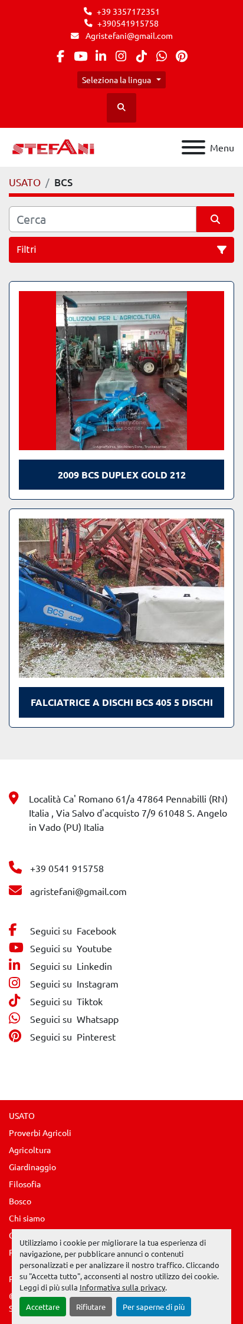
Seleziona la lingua (116, 79)
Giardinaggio (32, 1166)
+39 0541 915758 (67, 868)
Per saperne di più (154, 1307)
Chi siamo (27, 1218)
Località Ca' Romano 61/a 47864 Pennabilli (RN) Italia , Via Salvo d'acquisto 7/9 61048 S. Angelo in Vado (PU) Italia (128, 813)
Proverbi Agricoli (40, 1132)
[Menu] (193, 147)
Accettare (43, 1307)
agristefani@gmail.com (78, 891)
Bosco (20, 1201)
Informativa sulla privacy (122, 1287)
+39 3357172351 (128, 11)
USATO (22, 1115)
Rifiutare (91, 1307)
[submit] (215, 219)
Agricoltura (30, 1149)
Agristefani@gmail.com (128, 35)
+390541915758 (128, 23)
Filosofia (25, 1183)
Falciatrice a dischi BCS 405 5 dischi (122, 702)
